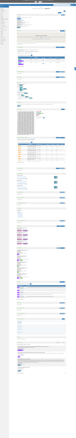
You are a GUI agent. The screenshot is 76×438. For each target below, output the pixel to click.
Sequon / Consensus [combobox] (39, 117)
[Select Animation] (17, 33)
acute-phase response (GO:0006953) (21, 181)
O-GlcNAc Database (20, 64)
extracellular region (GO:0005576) (21, 176)
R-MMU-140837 (20, 213)
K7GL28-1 (26, 267)
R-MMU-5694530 (20, 217)
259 (46, 145)
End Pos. (52, 144)
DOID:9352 (23, 297)
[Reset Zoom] (64, 33)
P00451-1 (26, 273)
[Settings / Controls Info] (64, 37)
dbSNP (19, 152)
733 (46, 147)
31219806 (22, 355)
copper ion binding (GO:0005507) (21, 186)
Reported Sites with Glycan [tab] (21, 51)
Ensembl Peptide (25, 230)
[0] (72, 5)
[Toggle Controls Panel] (64, 35)
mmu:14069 (19, 323)
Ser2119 (50, 62)
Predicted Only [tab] (32, 51)
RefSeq (21, 87)
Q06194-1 (24, 20)
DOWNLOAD (63, 12)
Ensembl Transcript (19, 230)
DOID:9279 (21, 295)
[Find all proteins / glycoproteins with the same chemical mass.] (24, 23)
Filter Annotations (30, 144)
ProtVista (58, 47)
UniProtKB (18, 27)
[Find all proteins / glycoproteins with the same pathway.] (22, 213)
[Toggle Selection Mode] (64, 38)
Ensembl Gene (19, 18)
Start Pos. (47, 144)
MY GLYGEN (59, 3)
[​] (40, 116)
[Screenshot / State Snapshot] (64, 34)
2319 (21, 21)
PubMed (19, 59)
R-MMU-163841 (20, 215)
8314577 (22, 369)
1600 (46, 161)
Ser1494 (50, 59)
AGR (18, 254)
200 (22, 344)
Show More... (19, 91)
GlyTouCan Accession (36, 57)
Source (19, 144)
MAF (62, 144)
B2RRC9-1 (26, 232)
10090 (27, 26)
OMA (21, 260)
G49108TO (36, 59)
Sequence (57, 144)
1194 (46, 158)
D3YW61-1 (26, 236)
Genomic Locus (39, 144)
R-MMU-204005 (20, 216)
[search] (69, 5)
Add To (59, 12)
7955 (26, 253)
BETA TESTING (64, 3)
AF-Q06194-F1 (33, 43)
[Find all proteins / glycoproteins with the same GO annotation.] (26, 178)
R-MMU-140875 (20, 214)
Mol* (22, 44)
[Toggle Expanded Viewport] (64, 36)
